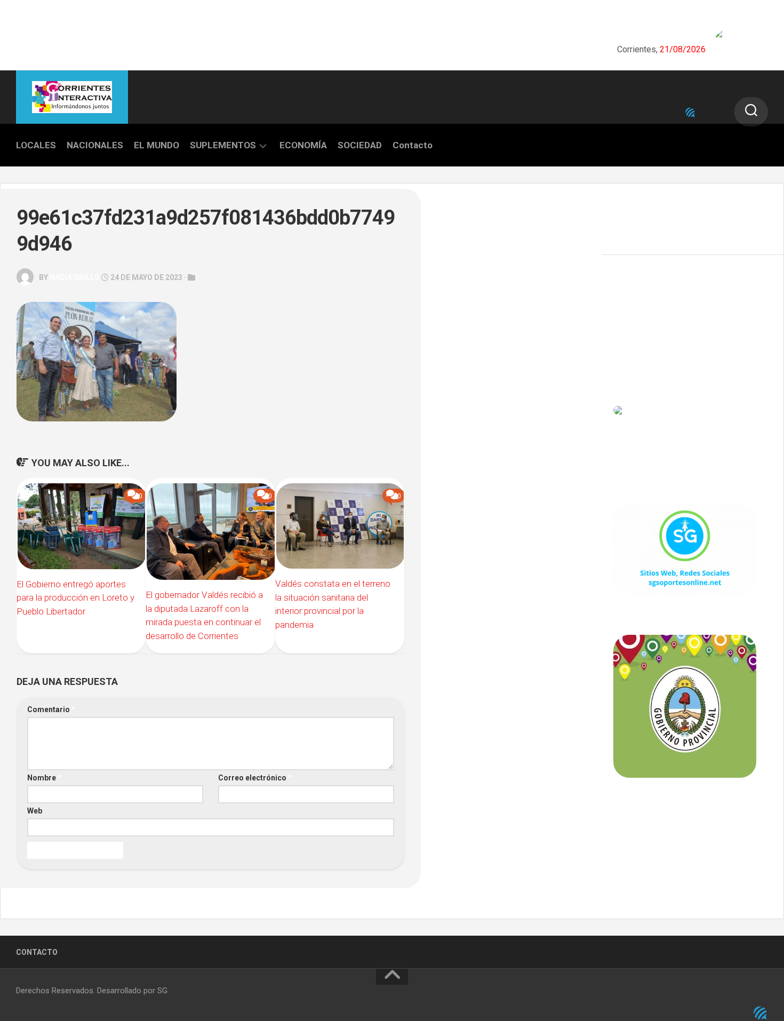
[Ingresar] (690, 112)
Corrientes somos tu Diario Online (684, 852)
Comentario (51, 709)
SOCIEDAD (360, 145)
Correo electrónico (255, 777)
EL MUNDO (156, 145)
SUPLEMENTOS (223, 145)
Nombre (44, 777)
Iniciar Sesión (637, 363)
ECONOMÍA (303, 145)
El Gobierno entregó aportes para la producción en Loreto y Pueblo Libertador (75, 598)
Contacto (413, 145)
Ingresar (628, 316)
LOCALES (36, 145)
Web (34, 811)
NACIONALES (95, 145)
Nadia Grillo (75, 277)
